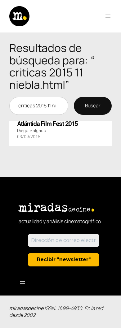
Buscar (93, 105)
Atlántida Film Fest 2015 (47, 124)
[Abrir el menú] (108, 16)
